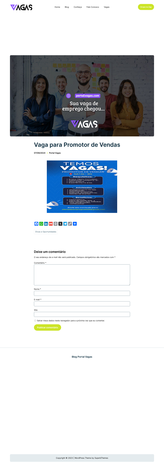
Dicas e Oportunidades (45, 231)
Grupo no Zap (146, 7)
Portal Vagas (55, 153)
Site (35, 310)
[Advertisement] (82, 33)
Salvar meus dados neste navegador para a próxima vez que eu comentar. (71, 320)
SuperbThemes (101, 458)
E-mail (37, 299)
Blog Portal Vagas (82, 356)
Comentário (40, 263)
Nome (37, 289)
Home (57, 7)
